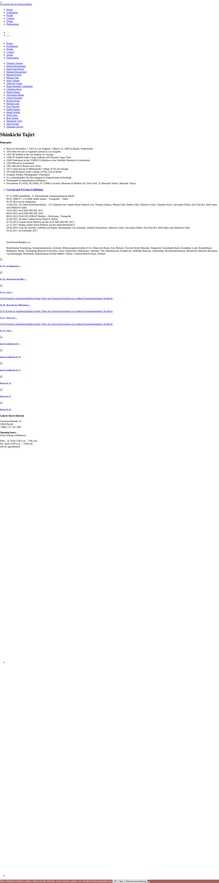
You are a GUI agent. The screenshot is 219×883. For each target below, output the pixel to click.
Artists (9, 21)
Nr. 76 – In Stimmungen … (10, 266)
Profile (9, 15)
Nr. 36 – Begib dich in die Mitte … (13, 279)
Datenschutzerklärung (136, 881)
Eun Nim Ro (12, 106)
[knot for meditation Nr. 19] (1, 350)
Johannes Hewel (14, 126)
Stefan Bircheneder (16, 66)
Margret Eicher (14, 74)
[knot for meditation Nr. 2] (1, 337)
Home (9, 9)
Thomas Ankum (14, 63)
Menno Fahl (12, 77)
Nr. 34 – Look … (6, 292)
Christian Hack (14, 89)
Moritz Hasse (13, 92)
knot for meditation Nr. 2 (10, 344)
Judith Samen (13, 109)
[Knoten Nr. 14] (1, 376)
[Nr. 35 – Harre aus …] (56, 311)
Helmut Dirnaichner (16, 72)
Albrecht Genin (14, 83)
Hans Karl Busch (15, 69)
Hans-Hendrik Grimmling (19, 86)
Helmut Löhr (13, 103)
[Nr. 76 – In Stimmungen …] (1, 259)
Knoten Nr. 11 (5, 396)
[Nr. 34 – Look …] (1, 285)
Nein (121, 881)
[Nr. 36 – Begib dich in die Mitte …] (1, 272)
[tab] (112, 189)
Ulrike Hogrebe (14, 98)
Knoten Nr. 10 (5, 409)
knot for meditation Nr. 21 (10, 370)
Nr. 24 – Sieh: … (6, 331)
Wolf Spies (11, 115)
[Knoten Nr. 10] (1, 403)
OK (115, 881)
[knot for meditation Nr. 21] (1, 363)
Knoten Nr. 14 (5, 383)
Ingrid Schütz (13, 112)
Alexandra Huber (15, 95)
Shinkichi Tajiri (14, 121)
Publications (12, 24)
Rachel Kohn (13, 100)
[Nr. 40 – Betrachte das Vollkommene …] (56, 298)
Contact (10, 18)
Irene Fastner (13, 80)
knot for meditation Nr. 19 (10, 357)
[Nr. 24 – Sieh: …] (56, 324)
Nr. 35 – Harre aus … (8, 318)
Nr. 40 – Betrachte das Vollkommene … (15, 305)
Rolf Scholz (12, 118)
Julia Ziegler (12, 123)
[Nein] (148, 882)
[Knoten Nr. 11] (1, 389)
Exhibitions (12, 12)
